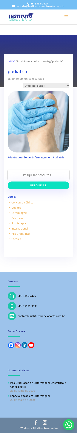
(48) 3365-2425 (23, 296)
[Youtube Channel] (31, 345)
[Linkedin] (24, 345)
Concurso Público (22, 202)
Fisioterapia (18, 223)
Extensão (17, 218)
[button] (68, 424)
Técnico (16, 239)
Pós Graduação (20, 233)
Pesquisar (38, 185)
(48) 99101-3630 (23, 306)
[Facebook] (11, 345)
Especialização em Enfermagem (30, 396)
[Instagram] (18, 345)
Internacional (19, 228)
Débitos (16, 207)
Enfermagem (19, 213)
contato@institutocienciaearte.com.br (37, 316)
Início (11, 61)
